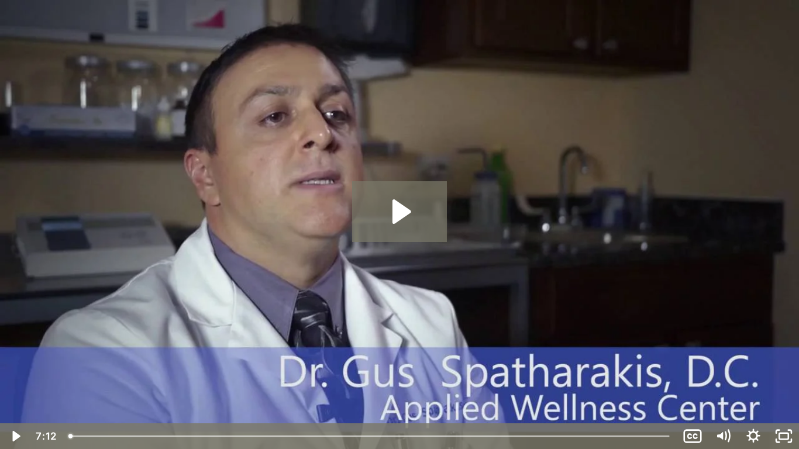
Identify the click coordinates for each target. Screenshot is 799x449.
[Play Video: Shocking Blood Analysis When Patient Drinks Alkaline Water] (399, 211)
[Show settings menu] (753, 436)
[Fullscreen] (784, 436)
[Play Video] (15, 436)
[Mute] (723, 436)
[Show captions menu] (692, 436)
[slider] (370, 436)
